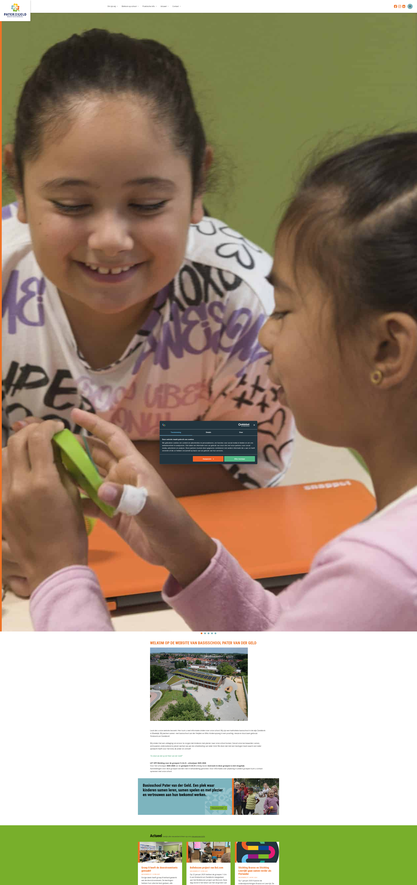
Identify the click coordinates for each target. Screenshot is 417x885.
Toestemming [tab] (176, 432)
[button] (201, 633)
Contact (175, 6)
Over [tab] (241, 432)
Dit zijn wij (112, 6)
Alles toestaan (239, 459)
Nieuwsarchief (217, 808)
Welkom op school (129, 6)
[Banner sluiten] (254, 425)
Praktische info (148, 6)
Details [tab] (208, 432)
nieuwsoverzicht (198, 836)
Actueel (164, 6)
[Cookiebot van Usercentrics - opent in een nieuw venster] (239, 425)
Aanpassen (207, 459)
